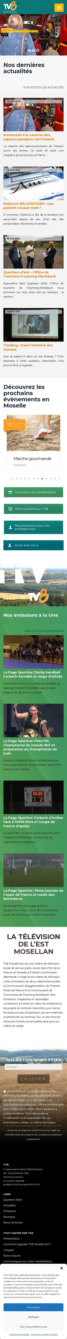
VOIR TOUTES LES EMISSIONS (44, 631)
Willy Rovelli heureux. (33, 458)
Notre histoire (12, 1256)
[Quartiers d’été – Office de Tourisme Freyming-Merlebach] (33, 252)
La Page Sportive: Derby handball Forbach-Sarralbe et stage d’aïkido (32, 674)
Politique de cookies (19, 1334)
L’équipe (8, 1250)
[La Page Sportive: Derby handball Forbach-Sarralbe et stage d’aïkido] (33, 652)
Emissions (9, 1211)
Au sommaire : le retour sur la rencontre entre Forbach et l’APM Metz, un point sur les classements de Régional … (31, 837)
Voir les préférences (33, 1326)
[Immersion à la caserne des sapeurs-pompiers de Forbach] (33, 114)
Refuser (33, 1317)
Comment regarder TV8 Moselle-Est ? (27, 1244)
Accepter (33, 1307)
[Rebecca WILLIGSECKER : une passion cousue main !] (33, 183)
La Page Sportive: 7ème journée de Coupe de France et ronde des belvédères (33, 895)
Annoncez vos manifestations (35, 492)
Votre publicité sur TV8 (31, 509)
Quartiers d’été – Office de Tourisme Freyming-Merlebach (29, 274)
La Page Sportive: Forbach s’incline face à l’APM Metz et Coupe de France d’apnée (33, 822)
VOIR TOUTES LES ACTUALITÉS (43, 87)
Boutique (9, 1217)
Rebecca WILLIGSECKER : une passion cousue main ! (28, 206)
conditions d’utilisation (50, 1134)
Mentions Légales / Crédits (44, 1334)
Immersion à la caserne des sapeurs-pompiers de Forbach (28, 137)
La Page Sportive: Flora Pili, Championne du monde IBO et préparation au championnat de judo (30, 747)
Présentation (11, 1238)
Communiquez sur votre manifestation (27, 1261)
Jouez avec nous (26, 545)
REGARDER (4, 34)
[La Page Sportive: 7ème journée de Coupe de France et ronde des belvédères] (33, 870)
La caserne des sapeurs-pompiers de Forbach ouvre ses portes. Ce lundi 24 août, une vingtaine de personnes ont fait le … (33, 151)
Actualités (9, 1205)
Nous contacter (13, 1222)
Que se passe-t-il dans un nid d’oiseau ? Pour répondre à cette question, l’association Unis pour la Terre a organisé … (33, 361)
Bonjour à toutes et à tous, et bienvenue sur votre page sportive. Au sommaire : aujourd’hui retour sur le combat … (32, 765)
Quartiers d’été (12, 1200)
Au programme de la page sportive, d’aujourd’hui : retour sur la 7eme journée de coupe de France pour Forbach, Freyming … (30, 910)
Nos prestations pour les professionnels (32, 527)
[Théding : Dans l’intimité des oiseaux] (33, 325)
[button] (61, 1268)
